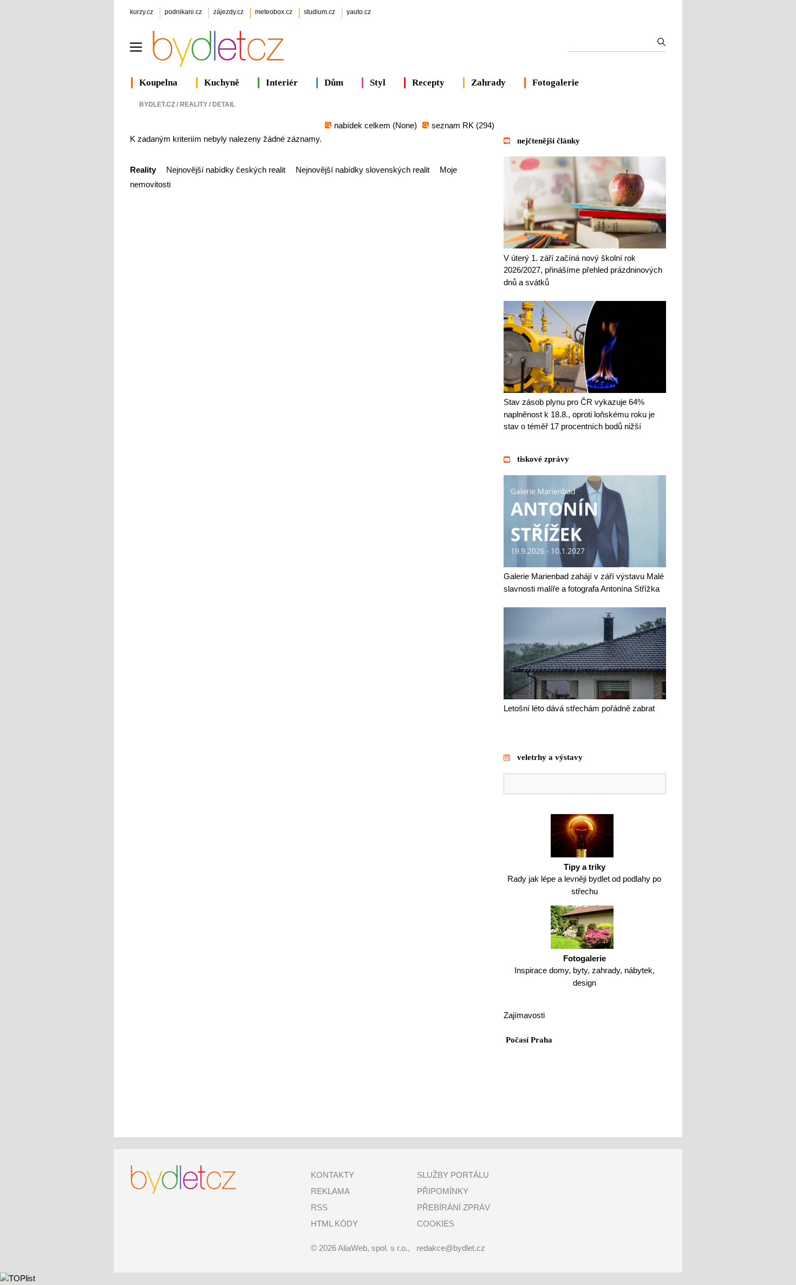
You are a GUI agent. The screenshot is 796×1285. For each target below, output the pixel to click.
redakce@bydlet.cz (450, 1248)
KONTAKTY (332, 1174)
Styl (378, 82)
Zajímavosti (524, 1015)
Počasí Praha (529, 1039)
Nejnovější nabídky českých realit (225, 169)
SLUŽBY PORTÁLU (453, 1174)
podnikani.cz (183, 12)
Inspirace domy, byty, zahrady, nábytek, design (584, 970)
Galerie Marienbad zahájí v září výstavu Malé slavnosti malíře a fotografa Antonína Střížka (584, 582)
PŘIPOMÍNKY (442, 1191)
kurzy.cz (141, 12)
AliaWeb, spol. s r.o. (373, 1248)
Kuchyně (221, 82)
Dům (333, 82)
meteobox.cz (273, 12)
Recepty (428, 82)
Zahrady (488, 82)
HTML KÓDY (334, 1223)
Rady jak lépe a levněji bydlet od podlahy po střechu (584, 879)
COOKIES (435, 1223)
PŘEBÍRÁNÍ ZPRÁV (453, 1207)
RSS (319, 1207)
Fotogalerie (555, 82)
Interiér (282, 82)
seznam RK (454, 125)
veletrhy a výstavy (550, 757)
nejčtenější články (548, 140)
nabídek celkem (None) (375, 125)
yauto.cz (359, 12)
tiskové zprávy (543, 459)
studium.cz (319, 12)
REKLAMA (330, 1191)
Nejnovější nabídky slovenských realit (362, 169)
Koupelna (158, 82)
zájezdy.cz (228, 12)
